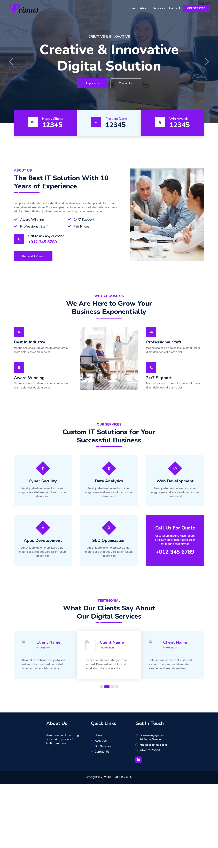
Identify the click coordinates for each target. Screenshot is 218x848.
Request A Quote (33, 256)
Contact (174, 8)
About (144, 8)
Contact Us (102, 751)
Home (131, 8)
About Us (101, 740)
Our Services (103, 746)
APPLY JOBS (93, 83)
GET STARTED (196, 8)
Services (159, 8)
